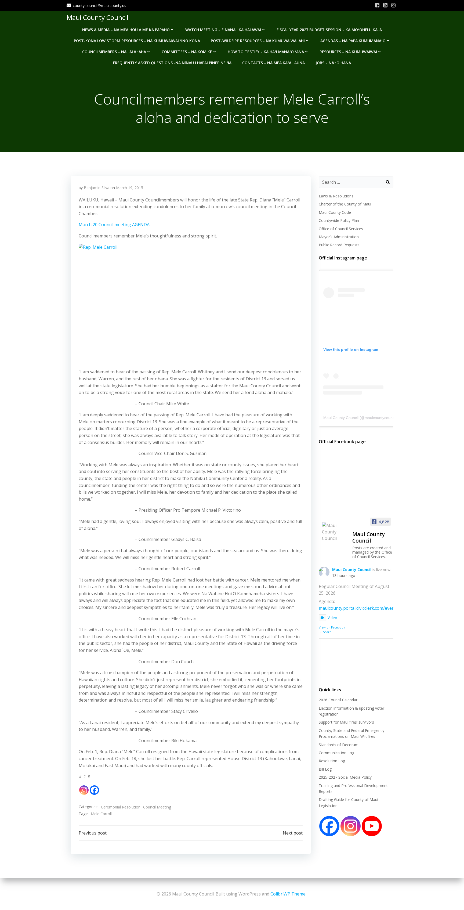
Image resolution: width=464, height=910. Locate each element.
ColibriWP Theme (288, 894)
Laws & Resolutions (336, 195)
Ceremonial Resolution (120, 807)
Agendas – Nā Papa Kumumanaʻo (353, 40)
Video (332, 617)
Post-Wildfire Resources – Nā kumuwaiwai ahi (258, 40)
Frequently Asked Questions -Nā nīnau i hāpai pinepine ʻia (172, 62)
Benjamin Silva (96, 187)
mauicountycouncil (380, 418)
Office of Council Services (341, 228)
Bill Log (325, 769)
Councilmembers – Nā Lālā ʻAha (114, 51)
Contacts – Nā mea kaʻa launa (273, 62)
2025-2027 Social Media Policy (345, 777)
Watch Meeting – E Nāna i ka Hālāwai (223, 29)
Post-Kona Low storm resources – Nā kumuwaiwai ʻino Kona (137, 40)
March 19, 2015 (129, 187)
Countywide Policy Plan (339, 220)
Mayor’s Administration (339, 236)
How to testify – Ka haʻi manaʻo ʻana (266, 51)
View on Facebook (332, 627)
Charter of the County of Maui (345, 204)
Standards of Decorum (338, 744)
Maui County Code (335, 212)
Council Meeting (157, 807)
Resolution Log (332, 760)
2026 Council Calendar (338, 699)
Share (327, 632)
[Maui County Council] (334, 532)
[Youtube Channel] (372, 826)
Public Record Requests (339, 244)
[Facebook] (94, 790)
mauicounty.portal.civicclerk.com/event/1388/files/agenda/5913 (382, 608)
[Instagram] (84, 790)
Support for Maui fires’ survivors (346, 722)
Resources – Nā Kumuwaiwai (348, 51)
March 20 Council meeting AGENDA (114, 225)
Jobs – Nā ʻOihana (333, 62)
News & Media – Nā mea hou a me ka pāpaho (126, 29)
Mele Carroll (101, 813)
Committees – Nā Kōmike (187, 51)
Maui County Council (97, 17)
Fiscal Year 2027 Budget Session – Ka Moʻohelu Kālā (329, 29)
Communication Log (336, 752)
